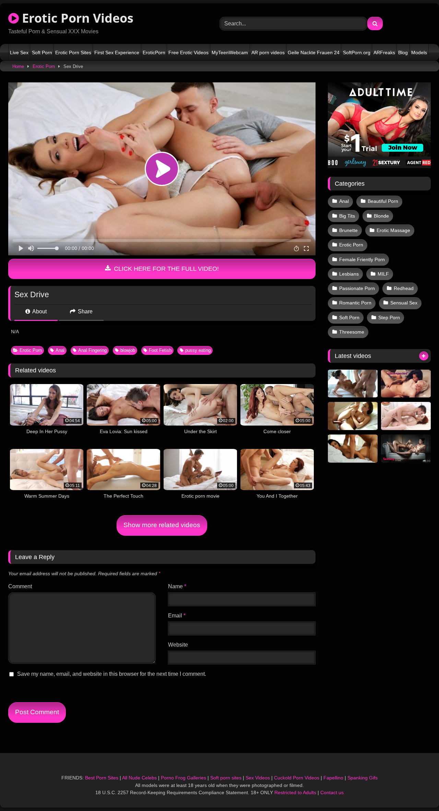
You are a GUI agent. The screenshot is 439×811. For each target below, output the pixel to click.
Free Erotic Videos (188, 52)
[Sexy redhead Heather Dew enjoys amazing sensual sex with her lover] (406, 416)
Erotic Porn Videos (76, 18)
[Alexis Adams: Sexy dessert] (353, 416)
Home (18, 66)
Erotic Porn (44, 66)
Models (419, 52)
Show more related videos (161, 525)
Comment (20, 586)
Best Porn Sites (101, 777)
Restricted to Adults (295, 792)
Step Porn (389, 317)
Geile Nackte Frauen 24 (314, 52)
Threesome (351, 332)
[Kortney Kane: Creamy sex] (353, 384)
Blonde (381, 216)
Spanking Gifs (362, 777)
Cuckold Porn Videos (296, 777)
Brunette (348, 230)
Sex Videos (258, 777)
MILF (383, 274)
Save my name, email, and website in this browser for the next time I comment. (111, 674)
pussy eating (198, 350)
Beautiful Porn (383, 201)
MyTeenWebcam (230, 52)
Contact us (332, 792)
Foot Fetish (160, 350)
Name (177, 586)
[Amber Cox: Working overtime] (353, 449)
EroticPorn (154, 52)
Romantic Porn (355, 302)
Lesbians (349, 274)
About (39, 311)
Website (178, 645)
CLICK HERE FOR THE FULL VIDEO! (165, 268)
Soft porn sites (225, 777)
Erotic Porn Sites (73, 52)
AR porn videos (268, 52)
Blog (403, 52)
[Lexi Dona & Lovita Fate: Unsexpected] (406, 384)
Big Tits (347, 216)
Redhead (404, 288)
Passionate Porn (357, 288)
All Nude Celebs (139, 777)
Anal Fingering (92, 350)
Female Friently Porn (362, 259)
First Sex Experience (116, 52)
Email (177, 615)
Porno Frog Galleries (183, 777)
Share (84, 311)
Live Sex (19, 52)
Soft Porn (42, 52)
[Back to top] (417, 790)
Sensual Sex (403, 302)
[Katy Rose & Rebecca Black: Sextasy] (406, 449)
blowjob (127, 350)
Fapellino (333, 777)
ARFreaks (384, 52)
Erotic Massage (393, 230)
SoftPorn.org (356, 52)
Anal (60, 350)
